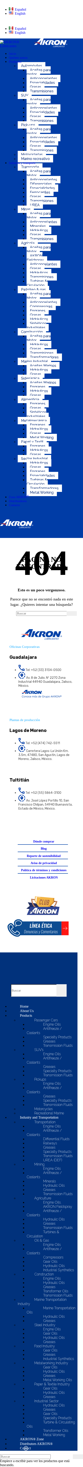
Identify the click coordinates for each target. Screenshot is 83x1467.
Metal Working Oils (57, 1380)
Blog (44, 848)
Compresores (41, 306)
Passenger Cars (46, 1020)
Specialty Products (57, 1037)
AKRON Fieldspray (35, 258)
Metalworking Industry (51, 1363)
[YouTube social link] (52, 822)
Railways (50, 1143)
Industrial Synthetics (58, 1270)
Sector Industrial (34, 459)
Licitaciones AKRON (44, 877)
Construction (44, 1274)
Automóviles (31, 66)
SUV (24, 95)
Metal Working (42, 437)
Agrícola (28, 243)
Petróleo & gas (33, 289)
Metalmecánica (34, 420)
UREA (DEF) (52, 1160)
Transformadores (44, 357)
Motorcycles (43, 1109)
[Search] (35, 515)
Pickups (40, 1079)
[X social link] (30, 822)
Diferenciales (41, 184)
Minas (26, 209)
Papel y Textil (32, 442)
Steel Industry (44, 1325)
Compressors (53, 1257)
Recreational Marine (49, 1113)
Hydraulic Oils (54, 1185)
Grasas (35, 87)
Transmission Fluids (58, 1045)
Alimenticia (30, 399)
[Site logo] (17, 46)
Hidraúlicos (39, 429)
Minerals (49, 1181)
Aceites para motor (39, 72)
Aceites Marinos (43, 366)
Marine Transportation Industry (42, 1301)
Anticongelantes (43, 78)
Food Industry (44, 1346)
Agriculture (42, 1198)
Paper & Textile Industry (52, 1384)
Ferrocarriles (40, 192)
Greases (49, 1041)
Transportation (45, 1122)
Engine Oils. (52, 1202)
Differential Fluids (56, 1139)
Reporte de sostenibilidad (44, 856)
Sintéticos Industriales (36, 325)
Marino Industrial (34, 361)
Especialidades (42, 83)
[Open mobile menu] (35, 533)
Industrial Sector (46, 1401)
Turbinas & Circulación (37, 283)
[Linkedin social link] (64, 822)
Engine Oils (52, 1024)
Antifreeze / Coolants (44, 1030)
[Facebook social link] (18, 822)
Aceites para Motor (39, 173)
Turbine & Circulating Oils (51, 1424)
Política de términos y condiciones (43, 870)
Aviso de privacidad (44, 863)
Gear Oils (50, 1261)
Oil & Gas (41, 1240)
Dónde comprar (43, 841)
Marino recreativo (35, 159)
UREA (35, 205)
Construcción (32, 332)
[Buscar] (72, 613)
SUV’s (38, 1050)
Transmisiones (42, 91)
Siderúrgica (30, 378)
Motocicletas (32, 154)
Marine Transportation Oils (51, 1310)
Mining (39, 1164)
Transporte (30, 167)
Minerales (38, 226)
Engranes (37, 311)
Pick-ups (28, 125)
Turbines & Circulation (43, 1234)
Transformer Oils (55, 1291)
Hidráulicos (39, 230)
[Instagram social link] (41, 822)
